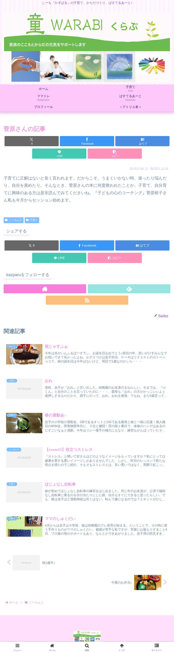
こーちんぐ (15, 220)
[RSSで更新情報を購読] (87, 300)
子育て (34, 220)
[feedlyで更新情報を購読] (129, 288)
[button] (115, 153)
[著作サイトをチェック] (45, 288)
